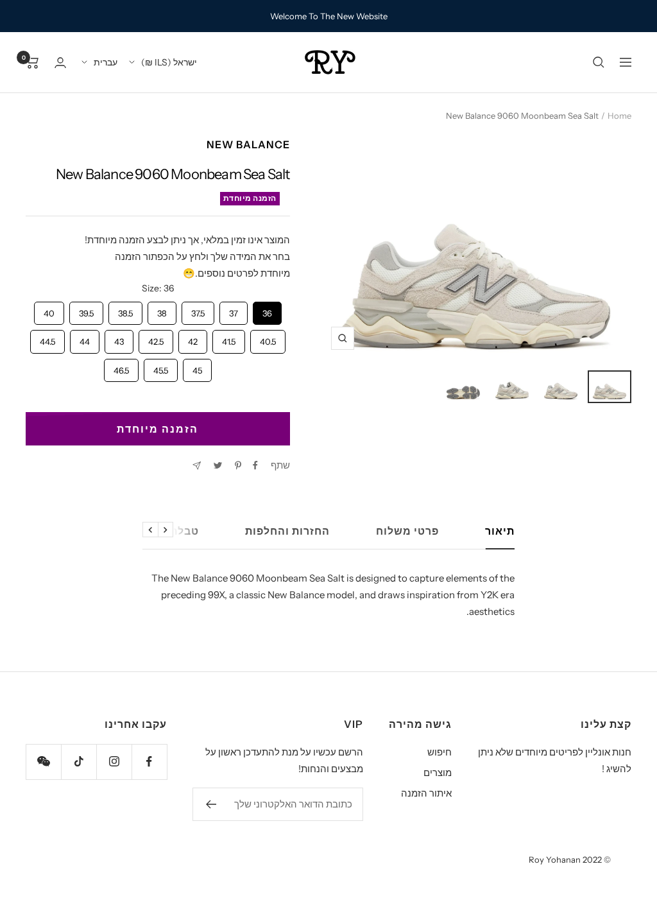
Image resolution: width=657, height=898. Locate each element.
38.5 (125, 310)
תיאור (500, 531)
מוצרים (437, 772)
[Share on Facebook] (255, 465)
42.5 (155, 338)
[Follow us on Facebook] (149, 761)
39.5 (86, 310)
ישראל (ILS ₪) (169, 62)
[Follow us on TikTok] (78, 761)
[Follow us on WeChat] (43, 761)
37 (233, 310)
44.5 (47, 338)
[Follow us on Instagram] (114, 761)
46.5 (121, 367)
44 (85, 338)
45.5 (160, 367)
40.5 (268, 338)
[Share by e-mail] (196, 466)
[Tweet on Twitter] (217, 465)
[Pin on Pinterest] (238, 465)
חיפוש (439, 752)
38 (162, 310)
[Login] (60, 62)
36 (267, 310)
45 (197, 367)
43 (119, 338)
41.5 (228, 338)
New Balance (248, 144)
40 (49, 310)
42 (192, 338)
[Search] (598, 62)
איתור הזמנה (426, 793)
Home (619, 115)
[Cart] (32, 62)
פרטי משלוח (407, 531)
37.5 (197, 310)
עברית (105, 62)
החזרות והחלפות (287, 531)
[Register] (210, 804)
